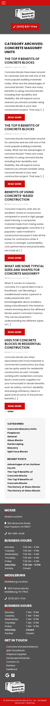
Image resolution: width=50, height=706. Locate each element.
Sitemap (31, 703)
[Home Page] (25, 14)
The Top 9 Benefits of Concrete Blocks (22, 61)
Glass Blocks (15, 440)
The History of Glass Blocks (23, 487)
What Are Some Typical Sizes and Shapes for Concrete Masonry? (24, 270)
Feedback (11, 669)
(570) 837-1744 (26, 26)
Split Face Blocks (17, 451)
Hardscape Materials (18, 658)
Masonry (12, 447)
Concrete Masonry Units (22, 429)
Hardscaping (15, 444)
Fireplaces (13, 432)
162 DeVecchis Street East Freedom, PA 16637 (18, 525)
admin (8, 67)
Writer (8, 204)
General (12, 436)
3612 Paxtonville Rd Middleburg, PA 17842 (16, 590)
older (9, 411)
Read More (15, 117)
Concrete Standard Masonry (22, 646)
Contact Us (12, 661)
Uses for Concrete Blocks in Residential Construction (23, 344)
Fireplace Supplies (16, 654)
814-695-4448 (16, 533)
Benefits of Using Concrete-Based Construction (19, 196)
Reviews (10, 665)
